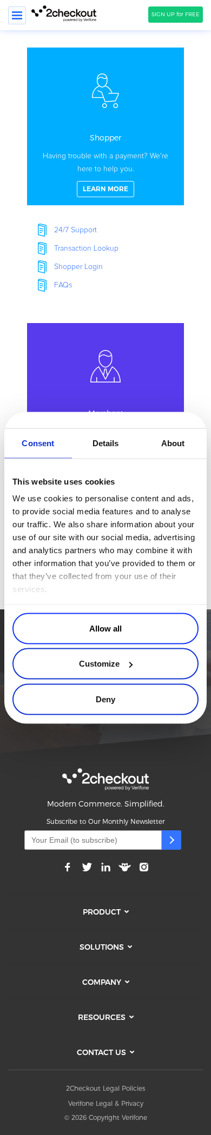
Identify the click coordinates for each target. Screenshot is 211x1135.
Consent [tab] (38, 442)
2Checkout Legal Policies (105, 1088)
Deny (105, 698)
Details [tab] (106, 442)
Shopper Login (78, 267)
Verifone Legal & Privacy (105, 1103)
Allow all (105, 628)
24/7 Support (75, 230)
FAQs (63, 285)
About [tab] (173, 442)
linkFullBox (105, 126)
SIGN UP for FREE (175, 14)
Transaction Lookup (86, 248)
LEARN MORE (105, 189)
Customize (99, 663)
